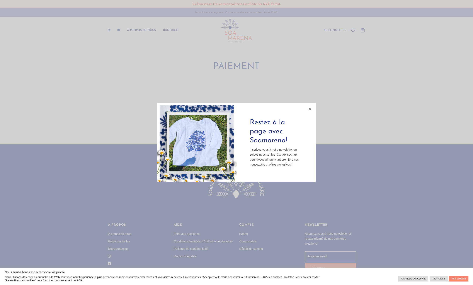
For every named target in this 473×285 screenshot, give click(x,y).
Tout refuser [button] (439, 278)
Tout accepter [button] (458, 278)
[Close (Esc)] (310, 109)
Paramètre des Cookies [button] (413, 278)
